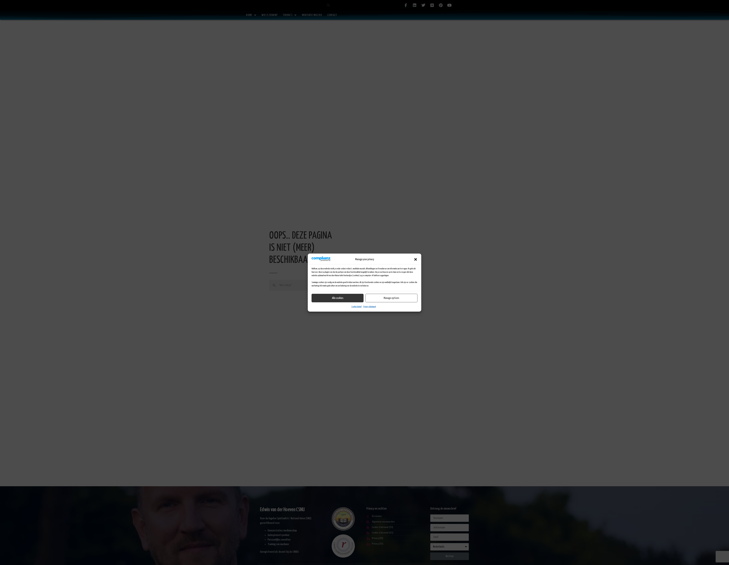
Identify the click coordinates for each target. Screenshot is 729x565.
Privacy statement (369, 307)
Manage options (391, 298)
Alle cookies (337, 298)
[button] (415, 259)
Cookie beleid (356, 307)
